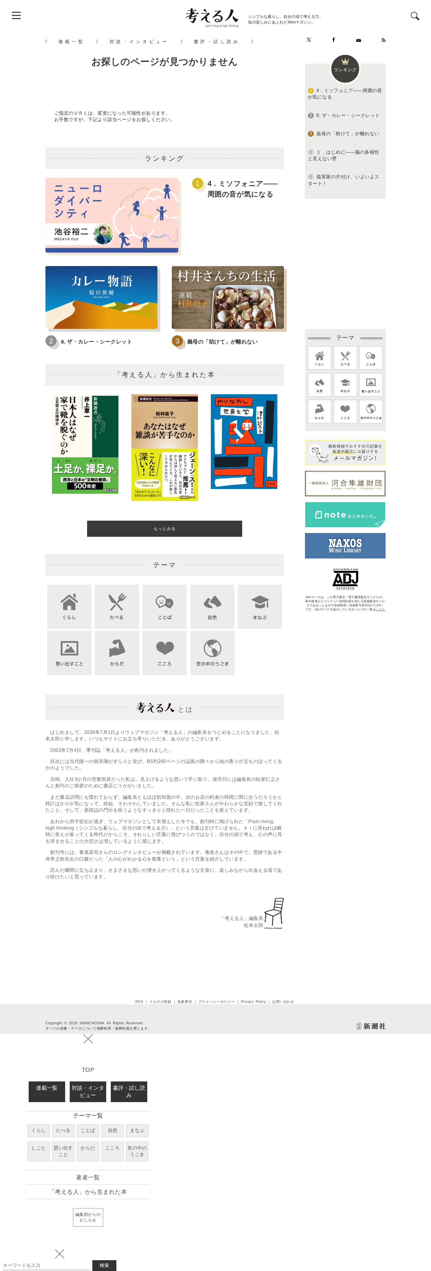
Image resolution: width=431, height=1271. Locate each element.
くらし (38, 1130)
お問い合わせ (283, 1002)
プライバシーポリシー (216, 1002)
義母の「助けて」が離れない (222, 342)
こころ (112, 1147)
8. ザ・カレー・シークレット (96, 342)
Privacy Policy (253, 1002)
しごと (38, 1147)
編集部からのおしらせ (88, 1217)
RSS (139, 1002)
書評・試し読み (217, 41)
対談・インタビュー (139, 41)
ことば (88, 1130)
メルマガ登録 (160, 1002)
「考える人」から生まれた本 (88, 1192)
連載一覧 (71, 41)
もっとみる (165, 528)
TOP (88, 1070)
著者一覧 (88, 1177)
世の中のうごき (137, 1151)
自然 (113, 1130)
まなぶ (137, 1130)
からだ (88, 1147)
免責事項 (184, 1002)
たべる (63, 1130)
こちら (380, 609)
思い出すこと (63, 1151)
